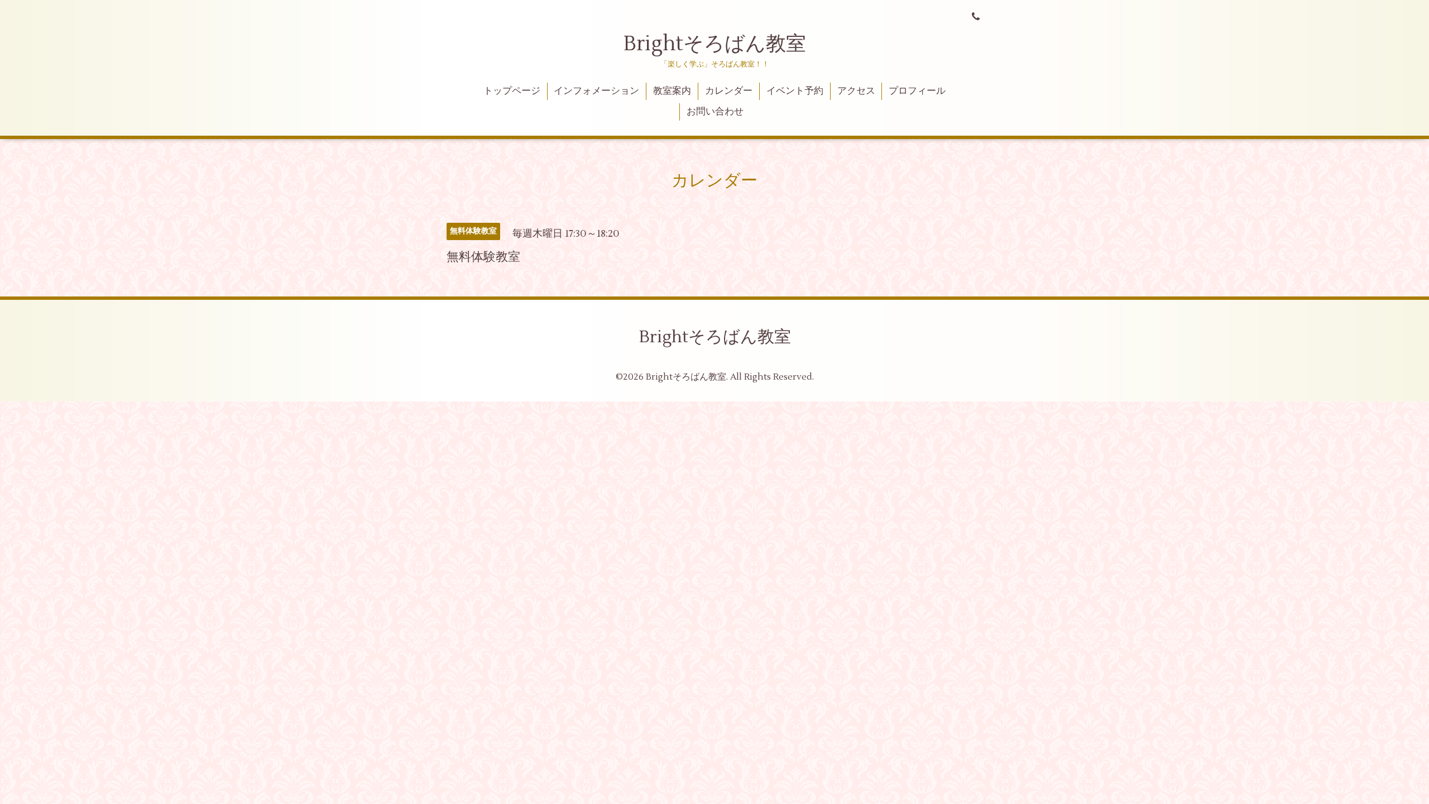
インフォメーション (596, 91)
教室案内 (672, 91)
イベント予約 (794, 91)
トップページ (511, 91)
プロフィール (917, 91)
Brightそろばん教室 (715, 44)
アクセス (856, 91)
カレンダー (728, 91)
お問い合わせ (715, 112)
